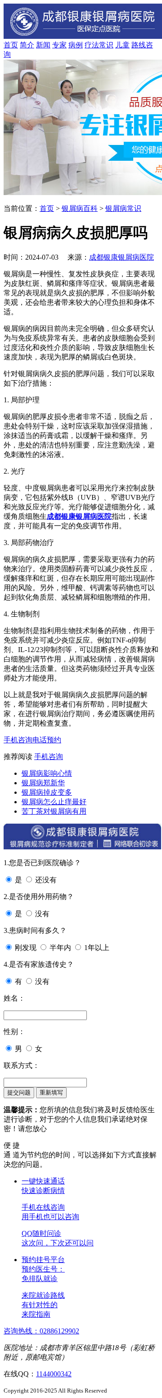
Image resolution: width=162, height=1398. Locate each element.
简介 (27, 45)
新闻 (43, 45)
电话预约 (46, 740)
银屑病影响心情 (47, 773)
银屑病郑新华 (43, 783)
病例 (75, 45)
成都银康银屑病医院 (121, 257)
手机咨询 (18, 740)
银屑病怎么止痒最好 (54, 802)
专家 (59, 45)
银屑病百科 (80, 208)
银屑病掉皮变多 (47, 792)
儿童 (122, 45)
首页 (11, 45)
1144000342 (54, 1374)
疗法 (92, 45)
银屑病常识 (123, 208)
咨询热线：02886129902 (41, 1331)
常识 (106, 45)
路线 (138, 45)
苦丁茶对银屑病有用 (54, 811)
